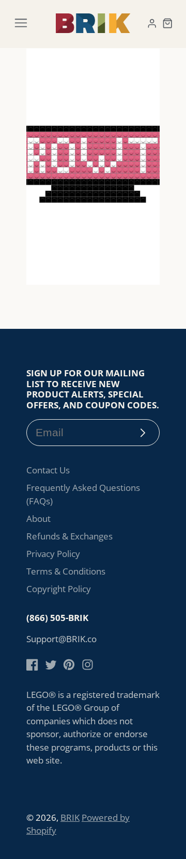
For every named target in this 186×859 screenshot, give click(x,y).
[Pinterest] (69, 665)
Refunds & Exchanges (69, 536)
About (38, 518)
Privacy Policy (53, 554)
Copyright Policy (58, 589)
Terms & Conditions (65, 571)
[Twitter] (51, 665)
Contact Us (48, 470)
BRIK (70, 817)
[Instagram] (88, 665)
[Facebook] (32, 665)
